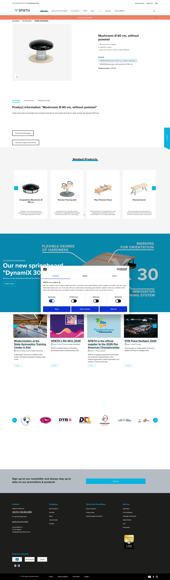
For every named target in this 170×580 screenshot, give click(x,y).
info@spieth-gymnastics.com (21, 532)
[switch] (74, 301)
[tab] (16, 100)
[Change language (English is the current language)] (131, 3)
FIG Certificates (127, 512)
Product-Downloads (22, 133)
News (156, 3)
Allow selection (85, 309)
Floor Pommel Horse (103, 200)
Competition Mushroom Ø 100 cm (30, 201)
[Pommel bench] (139, 189)
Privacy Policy (90, 512)
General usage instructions (25, 142)
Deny (57, 309)
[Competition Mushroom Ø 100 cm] (31, 189)
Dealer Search (127, 520)
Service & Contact (139, 3)
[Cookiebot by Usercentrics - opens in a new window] (118, 269)
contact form (23, 516)
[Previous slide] (14, 420)
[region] (48, 52)
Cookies (86, 576)
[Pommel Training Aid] (67, 189)
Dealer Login (149, 3)
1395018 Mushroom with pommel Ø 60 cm (116, 64)
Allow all (113, 309)
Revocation (126, 527)
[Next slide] (155, 420)
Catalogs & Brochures (129, 516)
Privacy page (76, 576)
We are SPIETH (53, 509)
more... (18, 365)
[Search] (154, 11)
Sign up (116, 481)
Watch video (9, 283)
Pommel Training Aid (67, 200)
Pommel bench (139, 200)
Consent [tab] (55, 276)
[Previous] (16, 188)
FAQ (124, 523)
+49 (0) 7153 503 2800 (22, 512)
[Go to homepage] (22, 10)
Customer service (33, 3)
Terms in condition (63, 576)
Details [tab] (85, 276)
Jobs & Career (53, 520)
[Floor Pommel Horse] (103, 189)
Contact (51, 523)
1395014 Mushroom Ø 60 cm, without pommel (117, 60)
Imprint (51, 576)
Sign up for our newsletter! (85, 17)
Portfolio (51, 512)
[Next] (154, 188)
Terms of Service (91, 509)
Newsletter (126, 509)
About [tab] (114, 276)
